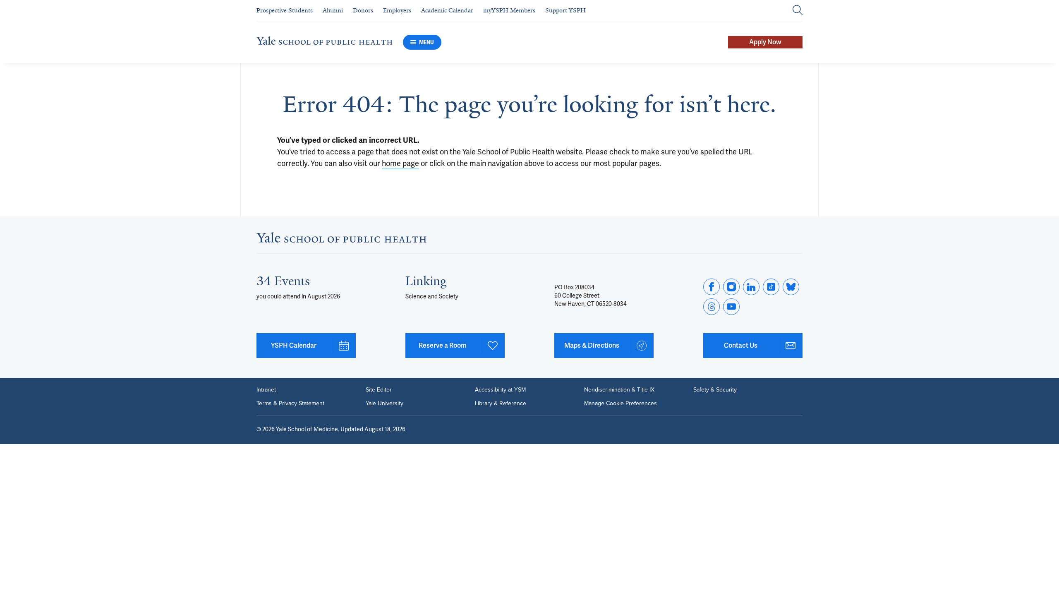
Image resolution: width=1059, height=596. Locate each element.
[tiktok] (771, 287)
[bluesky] (791, 287)
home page (400, 163)
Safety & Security (715, 389)
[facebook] (711, 287)
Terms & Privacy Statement (290, 403)
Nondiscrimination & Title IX (619, 389)
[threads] (711, 306)
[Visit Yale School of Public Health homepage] (341, 240)
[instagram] (731, 287)
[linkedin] (751, 287)
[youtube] (731, 306)
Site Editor (379, 389)
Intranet (266, 389)
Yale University (384, 403)
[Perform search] (798, 10)
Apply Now (765, 42)
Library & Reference (500, 403)
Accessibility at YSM (500, 389)
